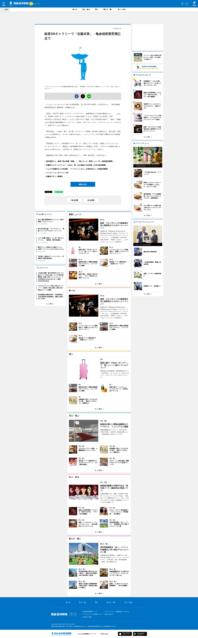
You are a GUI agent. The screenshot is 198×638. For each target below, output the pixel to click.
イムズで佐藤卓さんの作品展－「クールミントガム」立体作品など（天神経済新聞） (77, 169)
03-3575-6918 (90, 104)
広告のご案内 (88, 617)
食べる (74, 9)
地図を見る (83, 184)
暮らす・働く (108, 9)
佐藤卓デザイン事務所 (54, 176)
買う (96, 9)
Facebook (182, 4)
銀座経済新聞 (18, 4)
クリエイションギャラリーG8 (57, 173)
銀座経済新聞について (90, 611)
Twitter (187, 4)
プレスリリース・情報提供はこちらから (117, 611)
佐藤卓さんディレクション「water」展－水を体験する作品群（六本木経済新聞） (76, 165)
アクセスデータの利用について (93, 614)
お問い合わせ (109, 614)
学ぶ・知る (122, 9)
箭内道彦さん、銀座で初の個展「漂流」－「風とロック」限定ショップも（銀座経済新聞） (80, 161)
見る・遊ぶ (86, 9)
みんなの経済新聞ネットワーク (61, 633)
